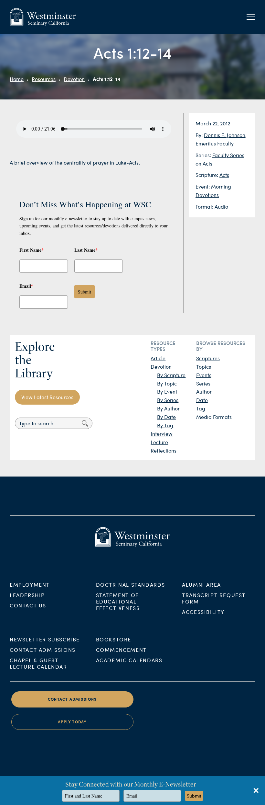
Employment (30, 584)
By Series (167, 400)
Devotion (74, 78)
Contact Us (28, 605)
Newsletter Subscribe (45, 639)
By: (200, 135)
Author (204, 391)
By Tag (165, 425)
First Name (31, 250)
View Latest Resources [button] (47, 397)
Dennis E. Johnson (224, 135)
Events (203, 375)
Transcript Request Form (214, 598)
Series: (204, 155)
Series (203, 383)
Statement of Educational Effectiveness (118, 601)
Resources (44, 78)
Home (17, 78)
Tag (200, 408)
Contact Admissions (43, 649)
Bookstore (113, 639)
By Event (167, 391)
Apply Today (72, 722)
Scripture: (207, 174)
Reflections (163, 450)
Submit (84, 292)
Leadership (27, 595)
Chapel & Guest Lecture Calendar (38, 663)
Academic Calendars (129, 660)
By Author (168, 408)
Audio (221, 206)
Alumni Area (201, 584)
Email (26, 285)
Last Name (86, 250)
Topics (203, 366)
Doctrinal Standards (130, 584)
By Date (166, 416)
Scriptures (208, 358)
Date (202, 400)
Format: (205, 206)
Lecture (159, 442)
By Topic (167, 383)
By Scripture (171, 375)
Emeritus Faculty (215, 143)
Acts (224, 174)
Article (158, 358)
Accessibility (203, 611)
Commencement (121, 649)
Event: (203, 186)
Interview (162, 433)
